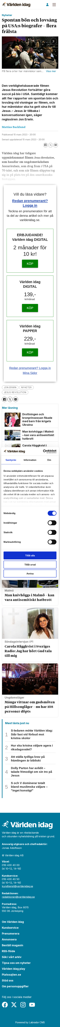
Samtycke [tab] (11, 460)
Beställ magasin (12, 945)
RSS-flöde (8, 951)
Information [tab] (30, 460)
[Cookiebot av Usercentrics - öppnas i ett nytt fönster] (43, 451)
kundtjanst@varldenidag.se (17, 886)
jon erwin (10, 387)
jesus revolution (15, 392)
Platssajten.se (11, 974)
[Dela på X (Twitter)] (50, 145)
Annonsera (9, 939)
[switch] (52, 522)
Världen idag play (13, 968)
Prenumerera (10, 933)
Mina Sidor (30, 373)
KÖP (30, 263)
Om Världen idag (13, 921)
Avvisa (30, 573)
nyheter (26, 387)
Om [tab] (49, 460)
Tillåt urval (30, 564)
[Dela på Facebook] (45, 145)
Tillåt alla (30, 555)
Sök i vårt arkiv (11, 957)
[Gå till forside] (16, 4)
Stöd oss (7, 980)
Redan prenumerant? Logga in (30, 368)
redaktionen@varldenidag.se (18, 896)
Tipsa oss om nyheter (16, 962)
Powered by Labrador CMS (30, 1022)
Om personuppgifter (15, 986)
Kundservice (10, 927)
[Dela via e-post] (55, 145)
